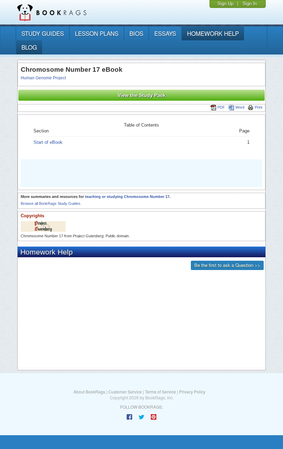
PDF (221, 107)
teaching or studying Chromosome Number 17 (127, 196)
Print (258, 107)
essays (165, 33)
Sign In (250, 3)
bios (136, 33)
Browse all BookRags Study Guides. (51, 203)
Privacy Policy (192, 392)
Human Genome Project (43, 78)
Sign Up (225, 3)
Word (239, 107)
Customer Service (125, 392)
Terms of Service (160, 392)
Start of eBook (47, 142)
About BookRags (89, 392)
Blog (29, 47)
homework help (213, 33)
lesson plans (96, 33)
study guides (42, 33)
